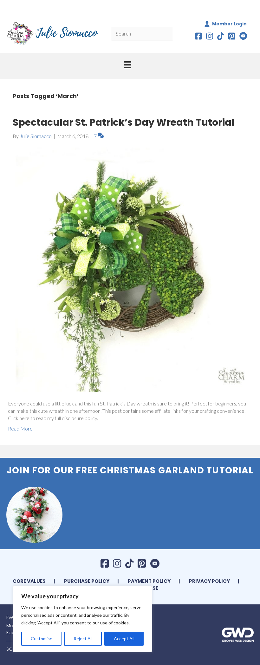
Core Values (29, 581)
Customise (41, 638)
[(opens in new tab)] (238, 634)
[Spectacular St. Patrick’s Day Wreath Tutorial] (130, 269)
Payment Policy (149, 581)
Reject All (83, 638)
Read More (20, 428)
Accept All (124, 638)
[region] (82, 619)
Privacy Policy (209, 581)
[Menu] (127, 64)
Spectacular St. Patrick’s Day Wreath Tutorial (123, 122)
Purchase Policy (86, 581)
